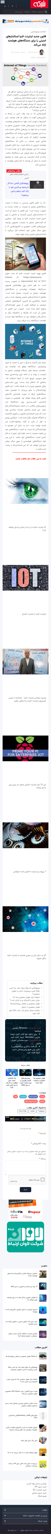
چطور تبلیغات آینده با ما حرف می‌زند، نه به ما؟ (22, 1452)
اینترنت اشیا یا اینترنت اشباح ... (33, 614)
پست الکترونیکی (38, 1143)
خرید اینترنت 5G (40, 1489)
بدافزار (42, 1101)
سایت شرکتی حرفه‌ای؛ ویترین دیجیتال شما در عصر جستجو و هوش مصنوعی (21, 1404)
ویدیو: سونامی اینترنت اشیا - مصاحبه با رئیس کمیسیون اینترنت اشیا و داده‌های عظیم (27, 699)
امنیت (23, 52)
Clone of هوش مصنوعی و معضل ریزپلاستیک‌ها (21, 1356)
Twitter (32, 1111)
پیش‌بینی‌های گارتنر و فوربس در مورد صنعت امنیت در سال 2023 (26, 1081)
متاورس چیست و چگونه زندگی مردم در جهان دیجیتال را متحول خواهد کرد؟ (22, 1334)
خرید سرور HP (41, 1486)
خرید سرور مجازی (39, 1492)
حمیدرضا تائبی (33, 52)
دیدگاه (42, 1158)
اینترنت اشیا (15, 52)
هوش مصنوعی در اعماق (31, 1007)
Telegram (41, 1111)
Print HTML (22, 1111)
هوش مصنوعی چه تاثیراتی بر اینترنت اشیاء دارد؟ (39, 1080)
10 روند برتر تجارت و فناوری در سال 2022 (24, 1286)
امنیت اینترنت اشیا (31, 1101)
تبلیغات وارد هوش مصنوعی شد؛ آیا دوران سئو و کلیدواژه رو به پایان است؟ (25, 999)
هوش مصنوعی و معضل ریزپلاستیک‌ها (25, 1003)
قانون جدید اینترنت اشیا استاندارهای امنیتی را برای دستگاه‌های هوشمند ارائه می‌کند (26, 40)
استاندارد (23, 1096)
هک (15, 1096)
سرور (12, 1530)
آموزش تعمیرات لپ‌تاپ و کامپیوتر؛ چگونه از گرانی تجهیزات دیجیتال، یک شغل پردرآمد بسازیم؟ (21, 1428)
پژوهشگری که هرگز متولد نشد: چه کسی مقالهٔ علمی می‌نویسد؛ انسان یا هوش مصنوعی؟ (24, 991)
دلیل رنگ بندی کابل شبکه (29, 1440)
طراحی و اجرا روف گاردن (37, 1483)
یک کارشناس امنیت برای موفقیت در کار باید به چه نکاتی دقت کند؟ (12, 1083)
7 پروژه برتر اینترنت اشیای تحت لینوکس (29, 871)
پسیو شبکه (42, 1496)
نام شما (42, 1133)
